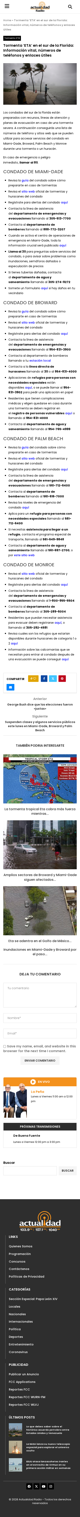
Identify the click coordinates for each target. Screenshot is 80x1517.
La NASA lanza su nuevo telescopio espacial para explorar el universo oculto (48, 1447)
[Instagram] (51, 1486)
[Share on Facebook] (44, 678)
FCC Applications (22, 1382)
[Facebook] (29, 1486)
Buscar (9, 1162)
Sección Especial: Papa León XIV (33, 1299)
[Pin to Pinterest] (62, 678)
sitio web (28, 191)
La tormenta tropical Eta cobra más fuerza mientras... (40, 811)
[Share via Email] (10, 687)
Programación (20, 1254)
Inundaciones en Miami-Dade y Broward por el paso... (40, 951)
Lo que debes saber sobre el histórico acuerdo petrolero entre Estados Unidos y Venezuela (47, 1430)
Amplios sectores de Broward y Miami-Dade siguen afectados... (40, 877)
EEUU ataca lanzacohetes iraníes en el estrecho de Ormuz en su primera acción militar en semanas (48, 1464)
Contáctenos (19, 1269)
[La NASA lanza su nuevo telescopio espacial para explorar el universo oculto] (15, 1447)
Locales (14, 1307)
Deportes (16, 1337)
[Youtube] (44, 1486)
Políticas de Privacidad (26, 1276)
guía (25, 180)
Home (7, 20)
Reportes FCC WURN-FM (27, 1397)
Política (15, 1329)
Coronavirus (18, 1352)
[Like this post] (34, 678)
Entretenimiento (21, 1344)
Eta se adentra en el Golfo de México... (40, 941)
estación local (40, 361)
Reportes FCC (19, 1389)
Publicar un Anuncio (24, 1374)
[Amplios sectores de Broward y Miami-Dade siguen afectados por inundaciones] (40, 844)
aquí (64, 202)
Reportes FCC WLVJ (24, 1405)
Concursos (17, 1261)
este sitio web (24, 555)
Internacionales (21, 1322)
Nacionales (17, 1314)
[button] (70, 6)
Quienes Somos (20, 1246)
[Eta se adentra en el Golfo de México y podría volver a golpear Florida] (40, 910)
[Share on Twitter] (53, 678)
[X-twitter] (36, 1486)
